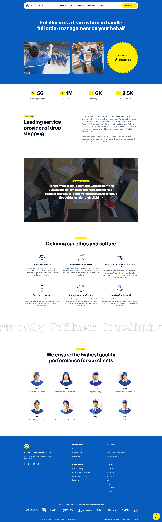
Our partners (110, 476)
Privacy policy (108, 519)
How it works (77, 453)
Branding (75, 480)
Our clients (110, 472)
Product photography (79, 476)
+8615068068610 (59, 519)
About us (109, 469)
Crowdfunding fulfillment (81, 472)
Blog (108, 484)
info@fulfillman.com (46, 519)
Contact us (91, 6)
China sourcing (77, 469)
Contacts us (110, 488)
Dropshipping (77, 449)
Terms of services (119, 519)
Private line (76, 456)
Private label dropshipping (115, 453)
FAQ (70, 6)
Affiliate (101, 6)
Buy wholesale (111, 456)
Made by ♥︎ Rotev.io (132, 519)
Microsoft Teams (73, 519)
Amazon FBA (111, 449)
